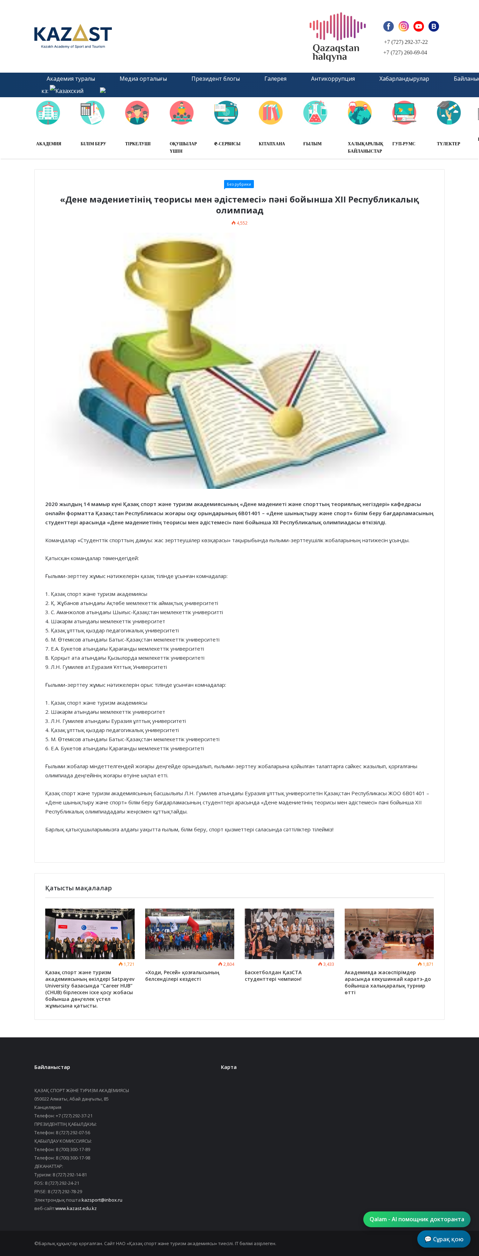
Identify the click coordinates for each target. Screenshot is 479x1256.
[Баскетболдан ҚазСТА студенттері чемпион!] (289, 934)
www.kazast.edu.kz (76, 1208)
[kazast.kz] (113, 36)
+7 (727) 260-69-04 (405, 52)
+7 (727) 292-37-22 (406, 42)
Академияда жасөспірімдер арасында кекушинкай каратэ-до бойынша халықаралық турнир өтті (388, 982)
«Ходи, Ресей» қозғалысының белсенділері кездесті (182, 975)
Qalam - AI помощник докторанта (417, 1219)
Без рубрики (239, 184)
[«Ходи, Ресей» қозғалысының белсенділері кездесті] (190, 934)
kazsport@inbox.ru (102, 1200)
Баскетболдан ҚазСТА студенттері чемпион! (273, 975)
